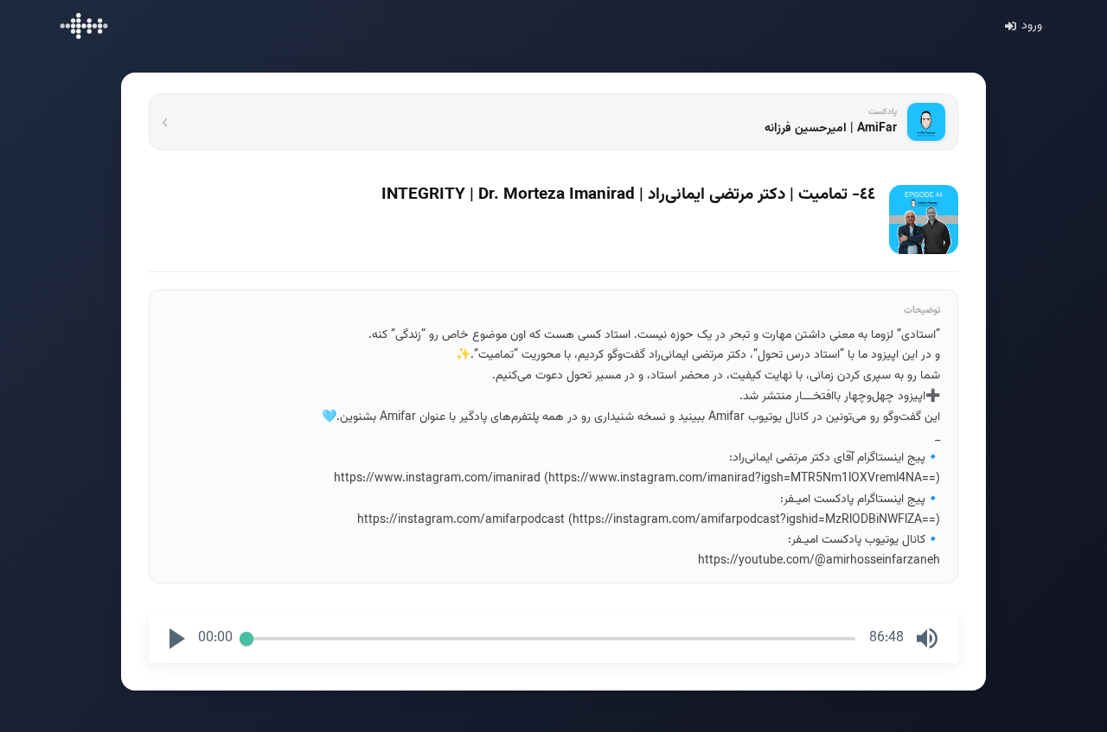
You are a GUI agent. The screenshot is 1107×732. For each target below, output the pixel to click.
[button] (177, 638)
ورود (1031, 25)
